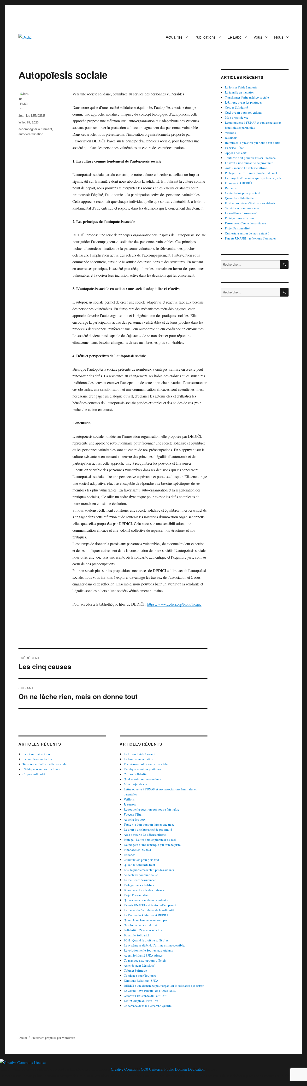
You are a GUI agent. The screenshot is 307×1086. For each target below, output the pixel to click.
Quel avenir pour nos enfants (142, 779)
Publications (205, 37)
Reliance (129, 854)
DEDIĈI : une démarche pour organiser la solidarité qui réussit (164, 985)
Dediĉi (22, 1037)
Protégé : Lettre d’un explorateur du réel (150, 839)
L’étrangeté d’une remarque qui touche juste (152, 844)
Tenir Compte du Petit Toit (141, 1000)
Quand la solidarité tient (139, 865)
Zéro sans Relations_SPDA (141, 980)
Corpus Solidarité (34, 774)
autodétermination (30, 134)
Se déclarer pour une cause (141, 875)
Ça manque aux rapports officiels (145, 960)
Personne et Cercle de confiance (144, 890)
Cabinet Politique (135, 970)
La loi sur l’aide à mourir (38, 754)
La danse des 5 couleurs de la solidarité (149, 910)
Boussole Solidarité (136, 935)
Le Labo (235, 37)
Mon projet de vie (135, 784)
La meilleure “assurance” (140, 880)
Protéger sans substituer (139, 885)
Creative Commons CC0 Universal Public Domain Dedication (158, 1069)
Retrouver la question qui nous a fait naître (151, 809)
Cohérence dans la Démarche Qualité (147, 1006)
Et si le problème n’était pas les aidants (149, 870)
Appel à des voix (135, 819)
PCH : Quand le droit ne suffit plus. (146, 940)
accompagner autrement (35, 129)
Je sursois (130, 804)
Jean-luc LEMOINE (31, 115)
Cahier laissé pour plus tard (141, 860)
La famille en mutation (37, 759)
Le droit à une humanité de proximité (148, 829)
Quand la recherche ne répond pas (145, 920)
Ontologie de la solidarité (140, 925)
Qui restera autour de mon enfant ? (146, 900)
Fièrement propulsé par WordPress (53, 1037)
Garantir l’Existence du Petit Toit (145, 995)
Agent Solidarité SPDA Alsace (143, 955)
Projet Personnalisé (136, 895)
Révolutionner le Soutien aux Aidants (148, 950)
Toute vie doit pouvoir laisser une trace (149, 824)
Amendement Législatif (139, 965)
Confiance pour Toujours (140, 975)
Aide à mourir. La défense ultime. (145, 834)
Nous (278, 37)
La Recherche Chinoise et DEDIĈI (146, 915)
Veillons (129, 799)
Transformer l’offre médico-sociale (44, 764)
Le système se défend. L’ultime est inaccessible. (154, 945)
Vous (258, 37)
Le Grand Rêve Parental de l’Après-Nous (150, 990)
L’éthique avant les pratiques (41, 769)
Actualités (174, 37)
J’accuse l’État (133, 814)
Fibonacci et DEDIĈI (137, 849)
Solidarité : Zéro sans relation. (143, 930)
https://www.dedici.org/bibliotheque (174, 604)
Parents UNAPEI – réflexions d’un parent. (150, 905)
